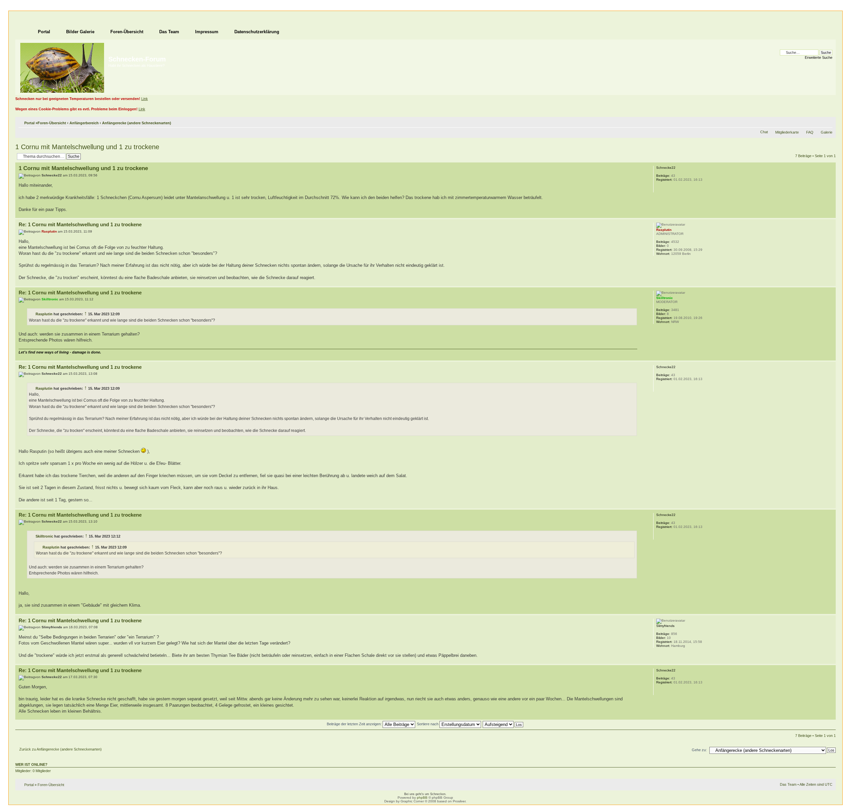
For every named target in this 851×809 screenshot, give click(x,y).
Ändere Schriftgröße (827, 122)
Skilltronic (44, 536)
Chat (764, 132)
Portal (29, 123)
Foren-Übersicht (52, 123)
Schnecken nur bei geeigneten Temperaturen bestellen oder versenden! (77, 99)
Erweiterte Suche (818, 57)
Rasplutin (44, 314)
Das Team (788, 784)
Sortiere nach (428, 724)
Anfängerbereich (84, 123)
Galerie (826, 132)
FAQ (809, 132)
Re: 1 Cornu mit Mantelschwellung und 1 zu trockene (80, 224)
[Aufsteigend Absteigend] (503, 724)
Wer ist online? (31, 764)
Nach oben (830, 214)
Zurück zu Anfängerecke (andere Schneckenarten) (60, 749)
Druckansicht (817, 122)
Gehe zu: (699, 750)
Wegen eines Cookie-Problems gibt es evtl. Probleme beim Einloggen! (76, 109)
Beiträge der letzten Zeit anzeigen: (355, 724)
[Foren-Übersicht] (62, 66)
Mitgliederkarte (787, 132)
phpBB (422, 797)
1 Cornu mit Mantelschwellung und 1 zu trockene (87, 147)
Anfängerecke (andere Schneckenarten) (136, 123)
